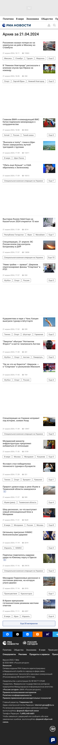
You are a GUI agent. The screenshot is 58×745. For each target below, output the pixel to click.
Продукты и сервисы (39, 654)
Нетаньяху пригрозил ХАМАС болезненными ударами (17, 533)
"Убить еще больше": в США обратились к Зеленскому (17, 166)
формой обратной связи (28, 711)
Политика (7, 650)
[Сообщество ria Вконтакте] (27, 634)
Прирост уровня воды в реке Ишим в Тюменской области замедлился (21, 488)
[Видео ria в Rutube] (47, 634)
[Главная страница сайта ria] (16, 25)
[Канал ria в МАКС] (7, 634)
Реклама (22, 654)
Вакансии (7, 665)
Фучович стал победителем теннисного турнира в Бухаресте (19, 465)
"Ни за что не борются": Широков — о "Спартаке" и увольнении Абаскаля (21, 365)
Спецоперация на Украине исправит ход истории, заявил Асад (21, 419)
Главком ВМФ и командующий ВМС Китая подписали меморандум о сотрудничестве (21, 122)
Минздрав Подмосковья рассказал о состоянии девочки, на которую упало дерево (21, 580)
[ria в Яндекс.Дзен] (17, 634)
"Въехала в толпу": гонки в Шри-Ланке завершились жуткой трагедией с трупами (19, 144)
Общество (18, 650)
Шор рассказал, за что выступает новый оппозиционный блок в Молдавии (20, 512)
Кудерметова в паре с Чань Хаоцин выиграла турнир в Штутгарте (20, 319)
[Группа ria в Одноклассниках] (37, 634)
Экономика (31, 650)
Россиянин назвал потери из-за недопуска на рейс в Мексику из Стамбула (19, 45)
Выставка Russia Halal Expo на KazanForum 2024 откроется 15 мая (21, 220)
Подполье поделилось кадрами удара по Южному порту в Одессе (20, 556)
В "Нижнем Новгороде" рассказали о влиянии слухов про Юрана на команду (21, 68)
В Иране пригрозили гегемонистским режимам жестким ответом (21, 603)
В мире (42, 650)
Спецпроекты (9, 654)
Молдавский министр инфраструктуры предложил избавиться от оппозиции (17, 443)
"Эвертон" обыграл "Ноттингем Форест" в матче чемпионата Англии (21, 342)
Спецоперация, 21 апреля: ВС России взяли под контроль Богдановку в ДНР (18, 244)
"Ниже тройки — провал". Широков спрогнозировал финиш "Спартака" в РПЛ (21, 267)
